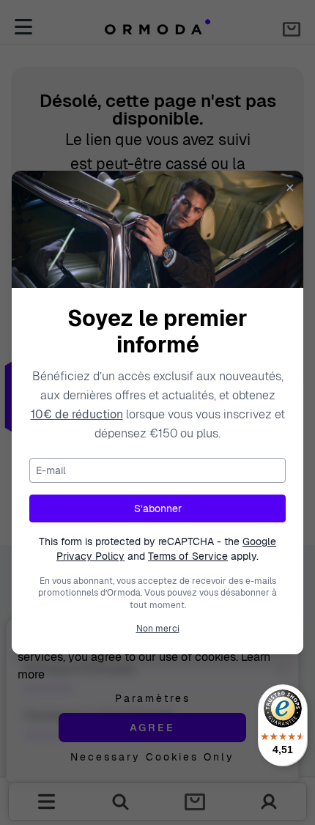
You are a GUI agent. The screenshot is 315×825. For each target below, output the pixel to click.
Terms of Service (188, 556)
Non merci (157, 629)
